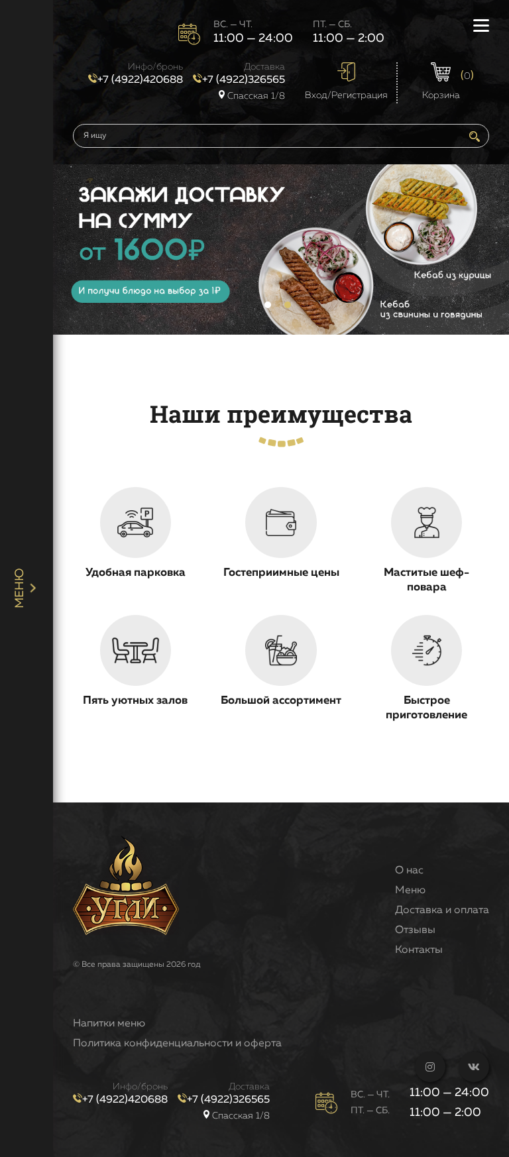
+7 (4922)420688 (140, 80)
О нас (409, 870)
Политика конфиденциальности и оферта (177, 1043)
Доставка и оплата (442, 910)
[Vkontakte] (474, 1067)
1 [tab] (267, 305)
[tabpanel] (281, 249)
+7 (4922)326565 (243, 80)
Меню (410, 890)
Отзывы (415, 930)
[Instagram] (430, 1067)
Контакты (419, 950)
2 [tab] (287, 305)
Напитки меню (109, 1024)
